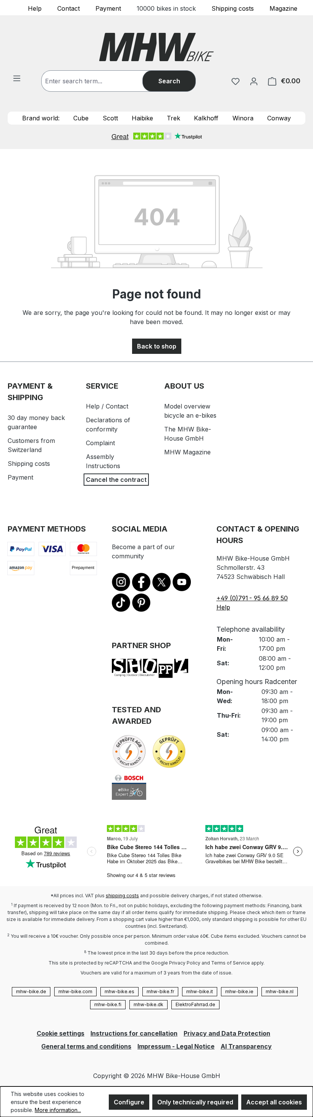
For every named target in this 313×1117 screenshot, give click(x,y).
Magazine (283, 8)
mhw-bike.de (31, 991)
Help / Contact (107, 406)
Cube (81, 118)
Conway (279, 118)
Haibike (142, 118)
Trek (173, 118)
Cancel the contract (116, 479)
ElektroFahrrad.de (195, 1004)
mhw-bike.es (119, 991)
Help (35, 8)
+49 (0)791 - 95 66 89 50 (252, 598)
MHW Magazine (187, 452)
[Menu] (17, 78)
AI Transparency (246, 1046)
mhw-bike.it (199, 991)
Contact (68, 8)
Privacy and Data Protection (227, 1033)
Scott (110, 118)
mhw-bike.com (75, 991)
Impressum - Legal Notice (176, 1046)
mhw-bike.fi (107, 1004)
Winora (242, 118)
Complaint (100, 443)
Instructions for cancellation (133, 1033)
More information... (58, 1110)
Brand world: (41, 118)
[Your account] (254, 81)
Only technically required (195, 1102)
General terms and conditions (86, 1046)
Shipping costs (232, 8)
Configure (129, 1102)
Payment (108, 8)
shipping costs (122, 895)
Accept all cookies (274, 1102)
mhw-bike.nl (280, 991)
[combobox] (99, 81)
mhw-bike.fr (160, 991)
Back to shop (156, 346)
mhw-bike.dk (148, 1004)
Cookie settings (60, 1033)
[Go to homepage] (156, 47)
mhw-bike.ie (239, 991)
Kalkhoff (206, 118)
